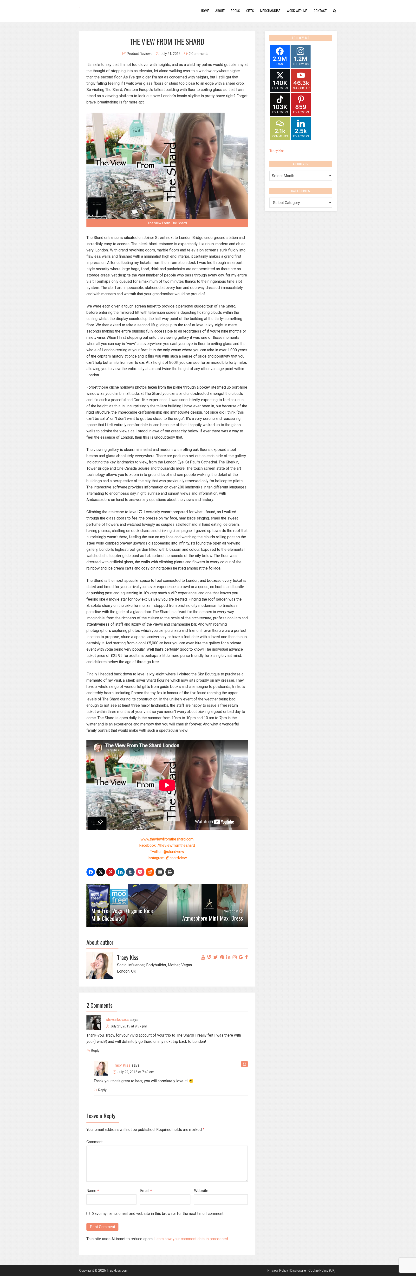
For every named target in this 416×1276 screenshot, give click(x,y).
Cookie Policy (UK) (322, 1270)
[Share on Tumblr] (130, 872)
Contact (320, 11)
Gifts (250, 11)
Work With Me (297, 11)
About (220, 11)
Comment (94, 1142)
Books (235, 11)
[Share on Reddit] (150, 872)
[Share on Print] (169, 872)
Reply (95, 1050)
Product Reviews (139, 54)
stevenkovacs (117, 1019)
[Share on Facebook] (90, 872)
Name (92, 1190)
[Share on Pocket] (140, 872)
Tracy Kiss (121, 1065)
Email (146, 1190)
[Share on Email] (160, 872)
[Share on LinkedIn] (120, 872)
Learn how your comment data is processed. (191, 1239)
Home (205, 11)
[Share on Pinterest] (110, 872)
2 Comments (198, 54)
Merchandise (270, 11)
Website (201, 1190)
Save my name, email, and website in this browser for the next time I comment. (158, 1213)
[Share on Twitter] (100, 872)
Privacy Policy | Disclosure (286, 1270)
